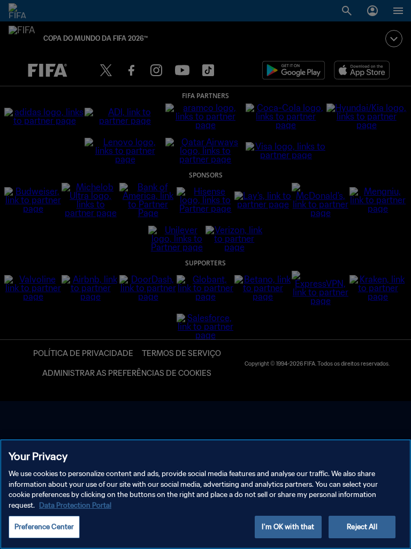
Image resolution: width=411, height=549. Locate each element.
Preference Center (44, 526)
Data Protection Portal (75, 505)
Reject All (362, 526)
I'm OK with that (288, 526)
